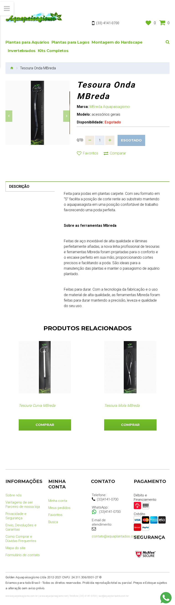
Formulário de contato (22, 555)
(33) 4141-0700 (107, 23)
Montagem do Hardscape (117, 42)
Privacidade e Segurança (15, 516)
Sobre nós (13, 495)
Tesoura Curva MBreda (37, 405)
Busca (53, 522)
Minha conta (57, 501)
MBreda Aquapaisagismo (110, 106)
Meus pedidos (59, 508)
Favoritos (55, 515)
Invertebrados (22, 50)
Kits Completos (53, 50)
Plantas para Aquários (27, 42)
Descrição (19, 186)
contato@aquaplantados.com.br (117, 536)
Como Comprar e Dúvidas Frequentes (20, 539)
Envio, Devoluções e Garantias (20, 527)
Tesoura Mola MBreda (122, 405)
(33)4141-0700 (107, 499)
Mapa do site (15, 548)
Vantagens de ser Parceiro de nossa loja (22, 504)
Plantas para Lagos (70, 42)
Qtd (80, 140)
